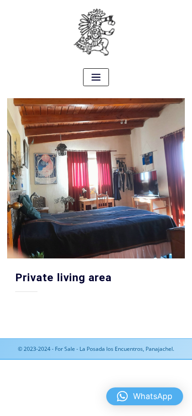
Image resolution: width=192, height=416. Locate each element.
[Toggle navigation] (96, 77)
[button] (144, 396)
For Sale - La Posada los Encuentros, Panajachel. (114, 349)
